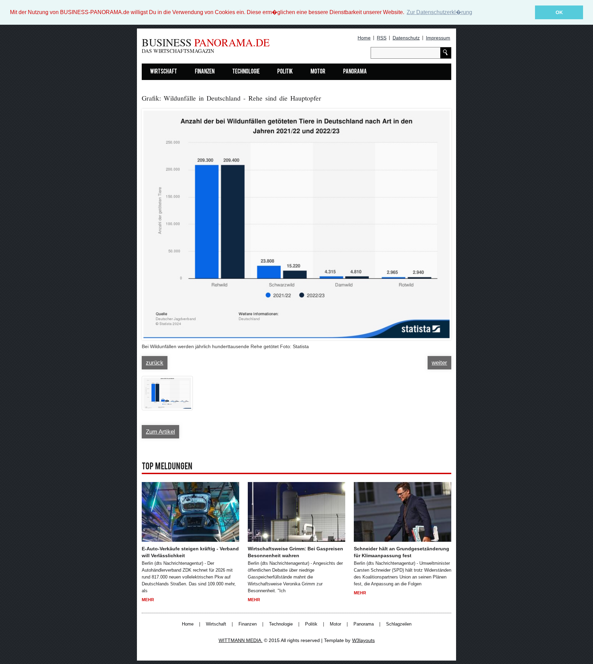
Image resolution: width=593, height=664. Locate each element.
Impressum (438, 38)
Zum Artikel (160, 431)
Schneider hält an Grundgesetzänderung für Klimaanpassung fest (401, 552)
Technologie (246, 72)
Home (364, 38)
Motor (318, 72)
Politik (285, 72)
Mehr (148, 599)
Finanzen (204, 72)
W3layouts (363, 640)
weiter (439, 362)
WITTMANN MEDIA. (241, 640)
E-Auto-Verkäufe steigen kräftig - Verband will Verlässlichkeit (190, 552)
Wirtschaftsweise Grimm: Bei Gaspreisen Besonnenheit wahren (295, 552)
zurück (154, 362)
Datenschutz (406, 38)
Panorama (355, 72)
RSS (381, 38)
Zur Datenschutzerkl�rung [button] (439, 12)
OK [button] (559, 12)
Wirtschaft (163, 72)
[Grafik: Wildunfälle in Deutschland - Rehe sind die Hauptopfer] (296, 221)
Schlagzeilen (398, 624)
